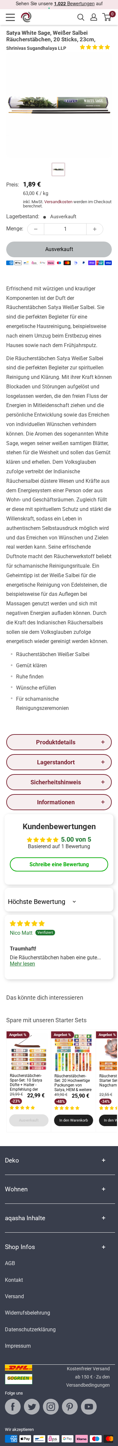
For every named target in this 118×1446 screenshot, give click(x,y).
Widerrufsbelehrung (27, 1313)
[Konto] (93, 17)
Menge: (14, 228)
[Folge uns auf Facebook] (13, 1407)
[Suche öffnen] (81, 17)
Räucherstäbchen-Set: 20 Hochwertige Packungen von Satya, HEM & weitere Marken (72, 1083)
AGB (10, 1263)
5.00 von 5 (76, 839)
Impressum (18, 1346)
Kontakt (14, 1280)
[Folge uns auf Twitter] (32, 1407)
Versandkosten (58, 201)
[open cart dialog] (107, 17)
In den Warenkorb (73, 1120)
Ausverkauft (59, 249)
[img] (27, 924)
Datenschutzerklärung (30, 1329)
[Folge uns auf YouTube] (89, 1407)
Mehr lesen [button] (22, 964)
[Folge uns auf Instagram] (51, 1407)
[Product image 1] (58, 169)
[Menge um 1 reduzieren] (36, 229)
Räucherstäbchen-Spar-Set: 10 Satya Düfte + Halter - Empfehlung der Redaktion (26, 1083)
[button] (95, 47)
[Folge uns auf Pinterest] (70, 1407)
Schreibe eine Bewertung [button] (59, 864)
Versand (14, 1296)
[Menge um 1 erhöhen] (95, 229)
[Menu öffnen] (12, 17)
